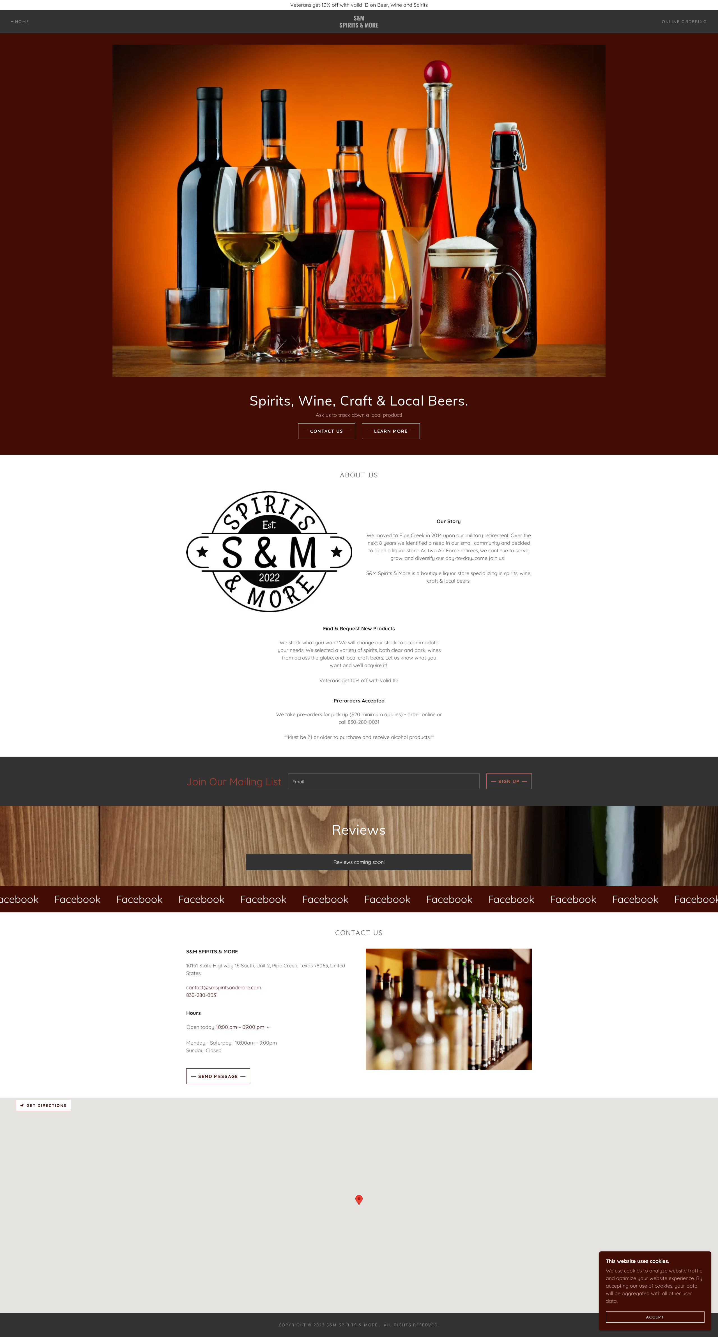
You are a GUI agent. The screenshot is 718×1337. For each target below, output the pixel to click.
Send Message (218, 1076)
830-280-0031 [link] (202, 995)
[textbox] (384, 781)
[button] (267, 1027)
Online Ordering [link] (684, 21)
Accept (655, 1316)
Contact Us (326, 431)
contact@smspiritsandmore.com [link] (223, 987)
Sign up (509, 781)
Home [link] (22, 21)
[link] (359, 25)
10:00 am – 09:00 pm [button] (240, 1027)
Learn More (391, 431)
